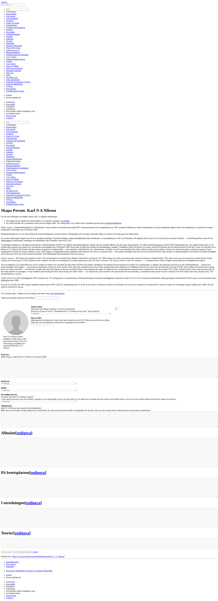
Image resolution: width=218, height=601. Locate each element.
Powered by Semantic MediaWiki (38, 571)
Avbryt (35, 552)
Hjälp (8, 75)
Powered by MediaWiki (15, 571)
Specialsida (10, 104)
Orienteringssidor (13, 34)
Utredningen (11, 12)
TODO (9, 61)
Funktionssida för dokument (17, 55)
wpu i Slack (11, 64)
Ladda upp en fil (12, 50)
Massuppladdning (13, 52)
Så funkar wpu (12, 77)
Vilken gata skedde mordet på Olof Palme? (18, 298)
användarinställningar (113, 223)
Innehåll (9, 30)
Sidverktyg (10, 102)
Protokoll (9, 21)
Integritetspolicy (12, 562)
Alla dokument (12, 18)
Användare (65, 221)
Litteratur (9, 39)
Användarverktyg (13, 113)
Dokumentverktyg (13, 48)
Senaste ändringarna (14, 46)
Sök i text (10, 73)
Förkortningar (11, 25)
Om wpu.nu (11, 564)
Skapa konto (11, 116)
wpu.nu (4, 2)
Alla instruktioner (13, 80)
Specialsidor (11, 89)
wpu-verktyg (11, 57)
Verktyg (9, 86)
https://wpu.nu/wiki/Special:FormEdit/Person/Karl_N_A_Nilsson (38, 556)
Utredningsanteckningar (15, 59)
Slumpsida (10, 43)
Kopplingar (10, 109)
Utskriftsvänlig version (15, 91)
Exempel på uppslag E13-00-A (18, 82)
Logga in (9, 118)
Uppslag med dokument (15, 27)
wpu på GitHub (12, 66)
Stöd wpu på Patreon (14, 68)
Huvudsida (10, 32)
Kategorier (10, 107)
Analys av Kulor (12, 23)
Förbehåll (10, 566)
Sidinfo (9, 95)
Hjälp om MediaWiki (14, 84)
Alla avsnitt (10, 16)
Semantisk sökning (13, 71)
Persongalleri (11, 14)
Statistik (9, 37)
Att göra (9, 41)
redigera (24, 433)
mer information (57, 293)
